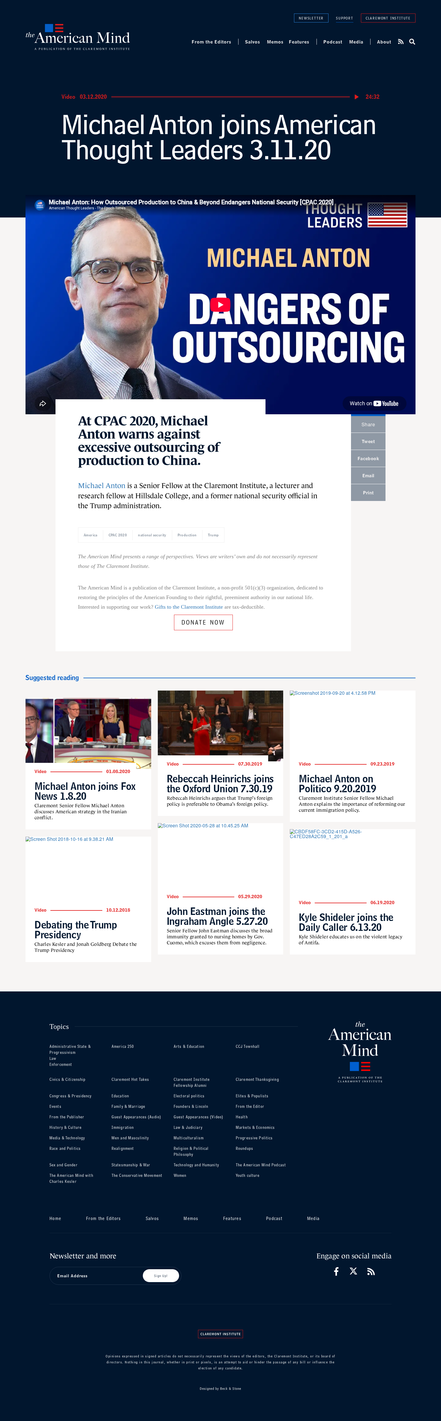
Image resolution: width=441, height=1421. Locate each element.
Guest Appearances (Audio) (136, 1117)
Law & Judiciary (188, 1127)
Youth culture (248, 1175)
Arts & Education (189, 1046)
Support (344, 18)
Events (56, 1106)
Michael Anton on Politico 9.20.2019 (337, 783)
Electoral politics (189, 1096)
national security (152, 535)
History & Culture (66, 1127)
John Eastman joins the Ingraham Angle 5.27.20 (217, 916)
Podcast (332, 42)
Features (299, 42)
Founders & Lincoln (191, 1106)
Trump (213, 535)
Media (356, 42)
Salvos (252, 42)
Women (180, 1175)
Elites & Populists (252, 1096)
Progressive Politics (254, 1138)
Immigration (123, 1127)
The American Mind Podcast (261, 1165)
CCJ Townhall (248, 1046)
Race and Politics (65, 1148)
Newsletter (311, 18)
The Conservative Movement (137, 1175)
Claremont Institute (388, 18)
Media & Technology (67, 1138)
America (91, 535)
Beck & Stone (230, 1389)
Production (187, 535)
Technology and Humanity (196, 1165)
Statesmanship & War (131, 1165)
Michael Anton (101, 485)
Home (55, 1218)
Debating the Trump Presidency (75, 930)
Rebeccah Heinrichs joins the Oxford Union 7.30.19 (220, 783)
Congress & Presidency (71, 1096)
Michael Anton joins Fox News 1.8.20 (85, 791)
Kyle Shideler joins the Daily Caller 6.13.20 (346, 922)
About (384, 42)
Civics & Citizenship (68, 1079)
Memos (275, 42)
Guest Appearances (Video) (198, 1117)
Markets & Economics (255, 1127)
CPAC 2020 (118, 535)
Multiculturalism (189, 1138)
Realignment (123, 1148)
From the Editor (250, 1106)
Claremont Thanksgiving (257, 1079)
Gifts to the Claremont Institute (189, 607)
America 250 (123, 1046)
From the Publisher (67, 1117)
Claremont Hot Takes (130, 1079)
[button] (412, 41)
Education (120, 1096)
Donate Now (203, 621)
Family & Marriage (128, 1106)
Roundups (244, 1148)
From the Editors (211, 42)
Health (242, 1117)
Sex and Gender (64, 1165)
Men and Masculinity (130, 1138)
